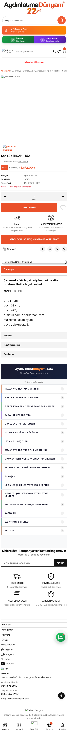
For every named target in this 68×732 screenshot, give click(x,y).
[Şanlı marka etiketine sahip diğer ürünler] (11, 148)
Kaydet (60, 562)
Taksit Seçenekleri (12, 345)
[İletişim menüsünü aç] (60, 637)
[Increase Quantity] (64, 196)
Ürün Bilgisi (9, 269)
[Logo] (34, 8)
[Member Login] (54, 52)
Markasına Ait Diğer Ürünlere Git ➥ (19, 262)
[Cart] (64, 52)
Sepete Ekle (29, 207)
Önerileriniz (9, 354)
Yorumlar (8, 335)
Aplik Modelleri (30, 175)
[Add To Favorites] (63, 207)
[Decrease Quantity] (4, 196)
